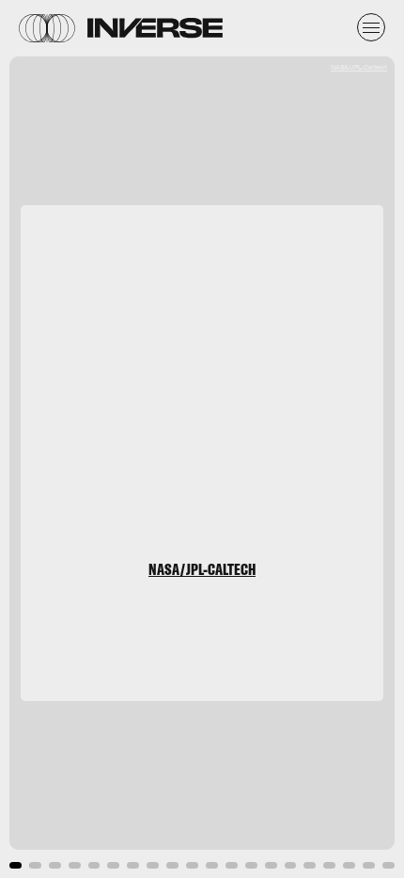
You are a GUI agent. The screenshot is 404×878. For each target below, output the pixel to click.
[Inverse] (155, 28)
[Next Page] (268, 439)
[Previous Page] (66, 439)
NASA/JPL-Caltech (359, 67)
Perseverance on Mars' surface (200, 364)
